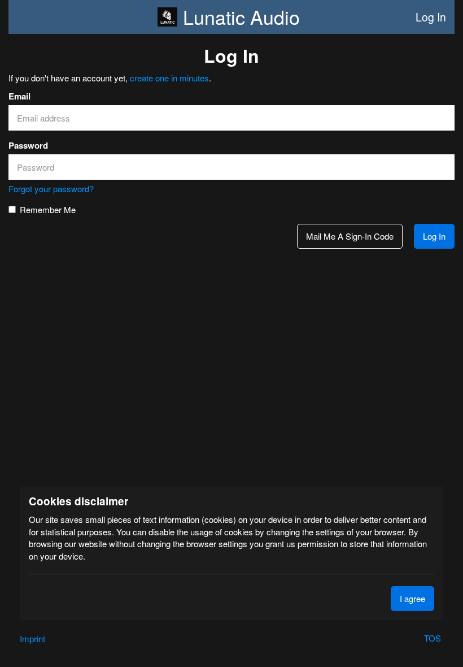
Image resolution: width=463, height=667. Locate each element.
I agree (412, 598)
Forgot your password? (51, 188)
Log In (431, 17)
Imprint (32, 638)
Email (19, 96)
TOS (433, 638)
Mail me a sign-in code (350, 236)
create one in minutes (169, 78)
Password (28, 145)
